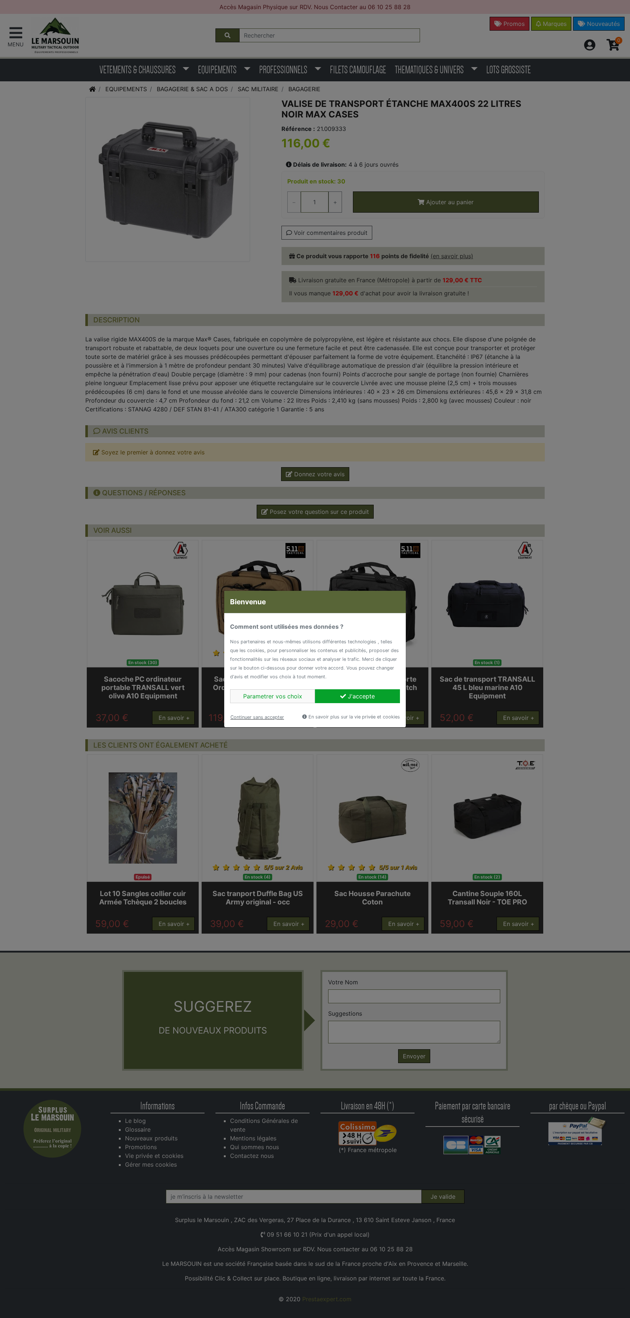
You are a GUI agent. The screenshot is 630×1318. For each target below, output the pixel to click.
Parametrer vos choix (272, 696)
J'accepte (360, 696)
